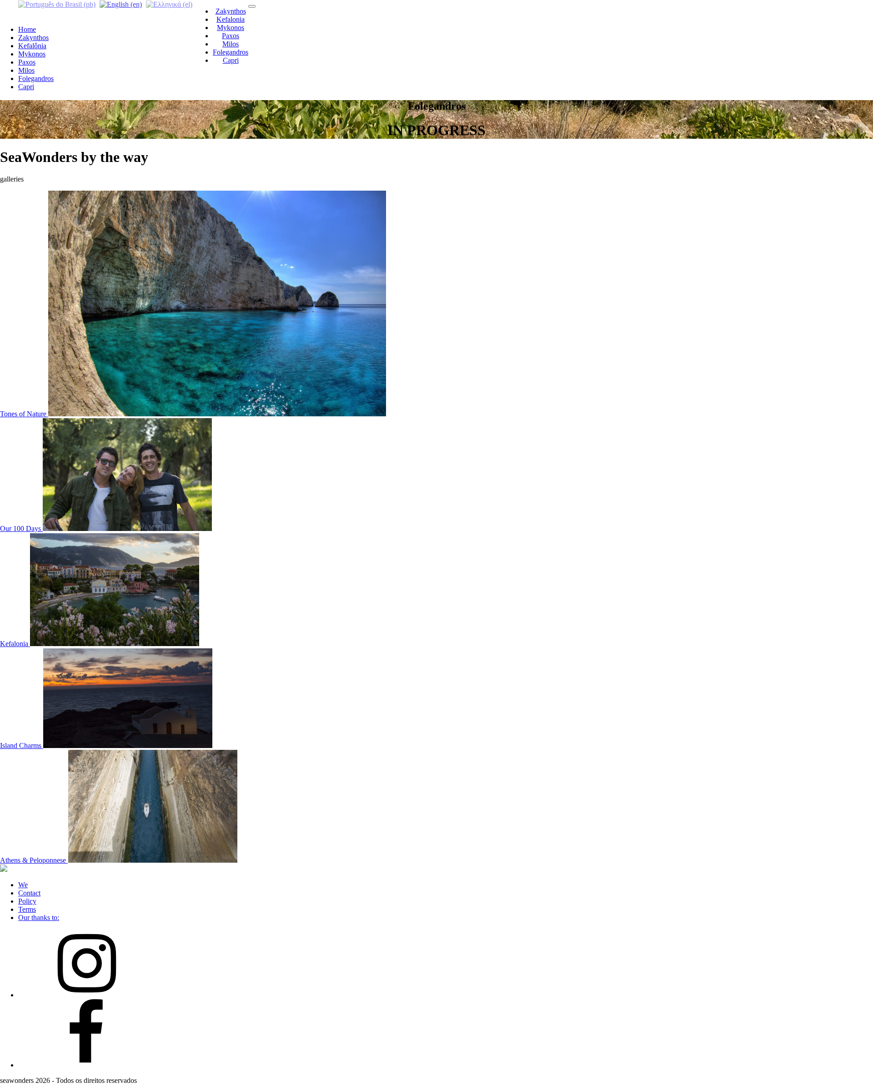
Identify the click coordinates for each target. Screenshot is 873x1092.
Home (27, 29)
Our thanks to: (38, 917)
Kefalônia (32, 46)
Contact (29, 893)
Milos (230, 44)
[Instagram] (86, 995)
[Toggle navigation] (252, 6)
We (23, 885)
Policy (27, 901)
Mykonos (230, 27)
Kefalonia (230, 19)
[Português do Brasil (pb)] (56, 4)
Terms (27, 909)
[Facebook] (86, 1065)
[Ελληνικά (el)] (169, 4)
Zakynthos (231, 11)
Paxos (230, 36)
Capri (231, 60)
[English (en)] (121, 4)
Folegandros (230, 52)
